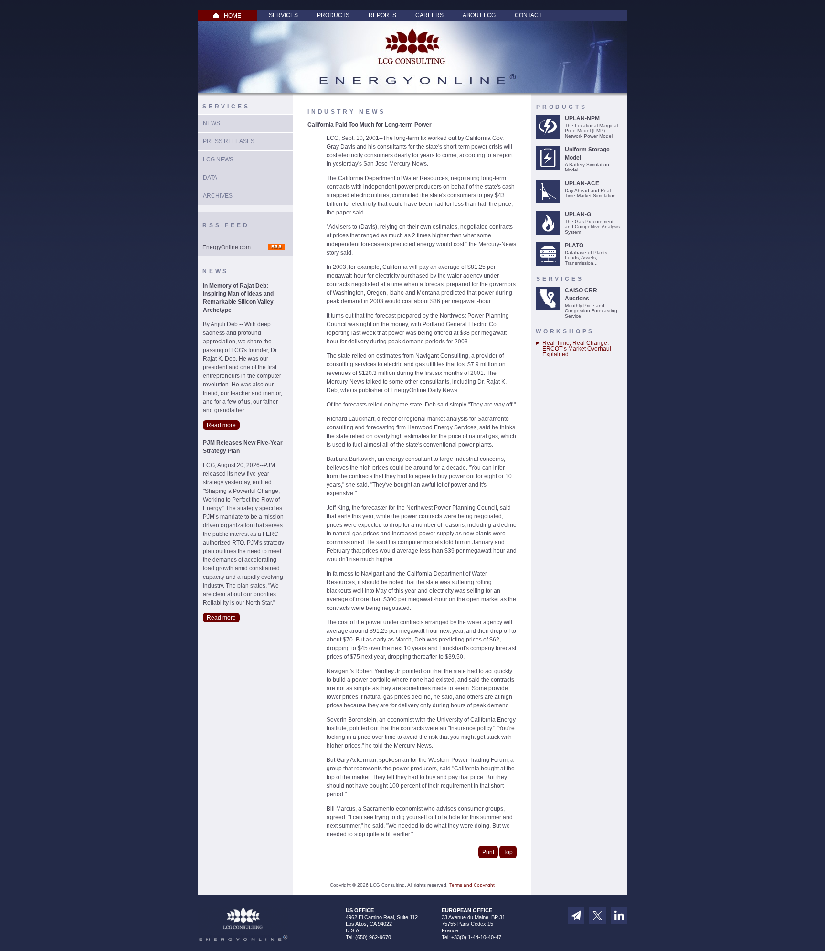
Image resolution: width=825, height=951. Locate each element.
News (211, 123)
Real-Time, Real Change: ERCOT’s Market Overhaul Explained (576, 349)
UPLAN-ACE (582, 183)
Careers (429, 15)
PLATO (574, 245)
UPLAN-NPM (582, 118)
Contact (528, 15)
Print (488, 852)
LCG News (218, 159)
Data (210, 177)
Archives (218, 195)
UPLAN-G (578, 214)
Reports (382, 15)
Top (508, 852)
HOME (232, 15)
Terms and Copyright (472, 884)
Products (333, 15)
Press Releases (228, 141)
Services (283, 15)
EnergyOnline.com (226, 247)
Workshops (565, 331)
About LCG (479, 15)
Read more (221, 425)
